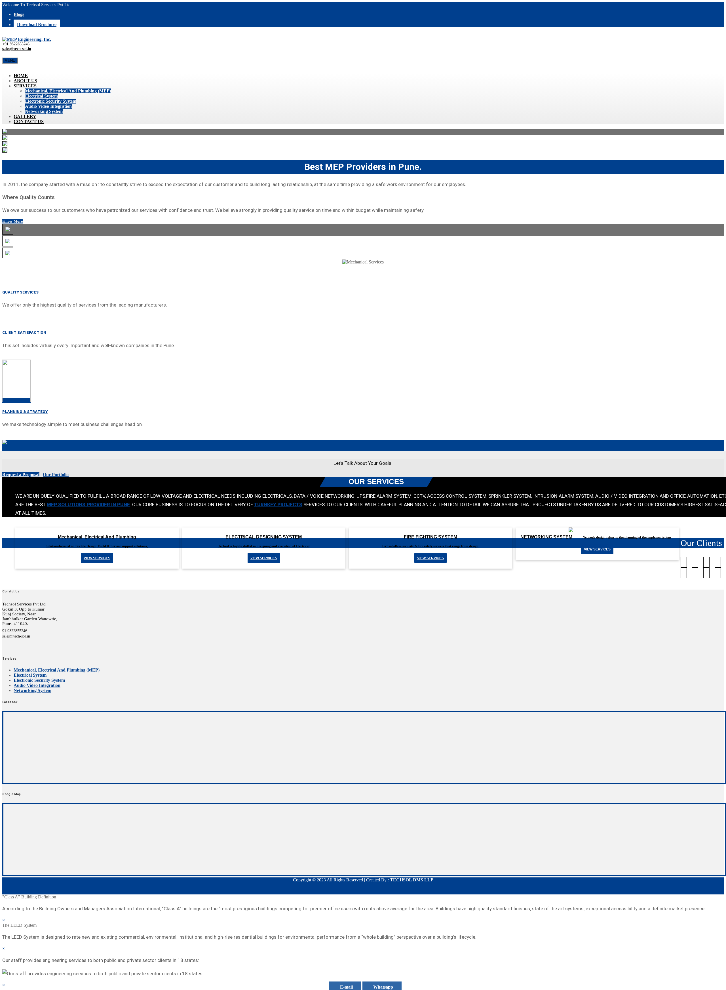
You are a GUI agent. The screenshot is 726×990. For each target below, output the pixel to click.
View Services (597, 549)
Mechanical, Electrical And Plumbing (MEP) (68, 90)
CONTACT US (29, 121)
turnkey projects (278, 504)
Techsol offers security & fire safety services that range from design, (430, 546)
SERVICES (25, 85)
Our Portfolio (56, 474)
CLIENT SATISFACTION (24, 332)
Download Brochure (36, 24)
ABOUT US (25, 80)
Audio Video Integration (48, 106)
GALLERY (25, 116)
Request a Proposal (20, 474)
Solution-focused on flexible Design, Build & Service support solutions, (97, 546)
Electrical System (41, 96)
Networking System (44, 111)
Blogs (19, 14)
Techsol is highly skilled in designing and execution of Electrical (263, 546)
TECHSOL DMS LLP (411, 879)
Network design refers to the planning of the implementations (627, 537)
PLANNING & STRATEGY (25, 411)
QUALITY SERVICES (20, 292)
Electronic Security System (50, 101)
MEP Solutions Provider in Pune (88, 504)
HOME (21, 75)
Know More (12, 221)
